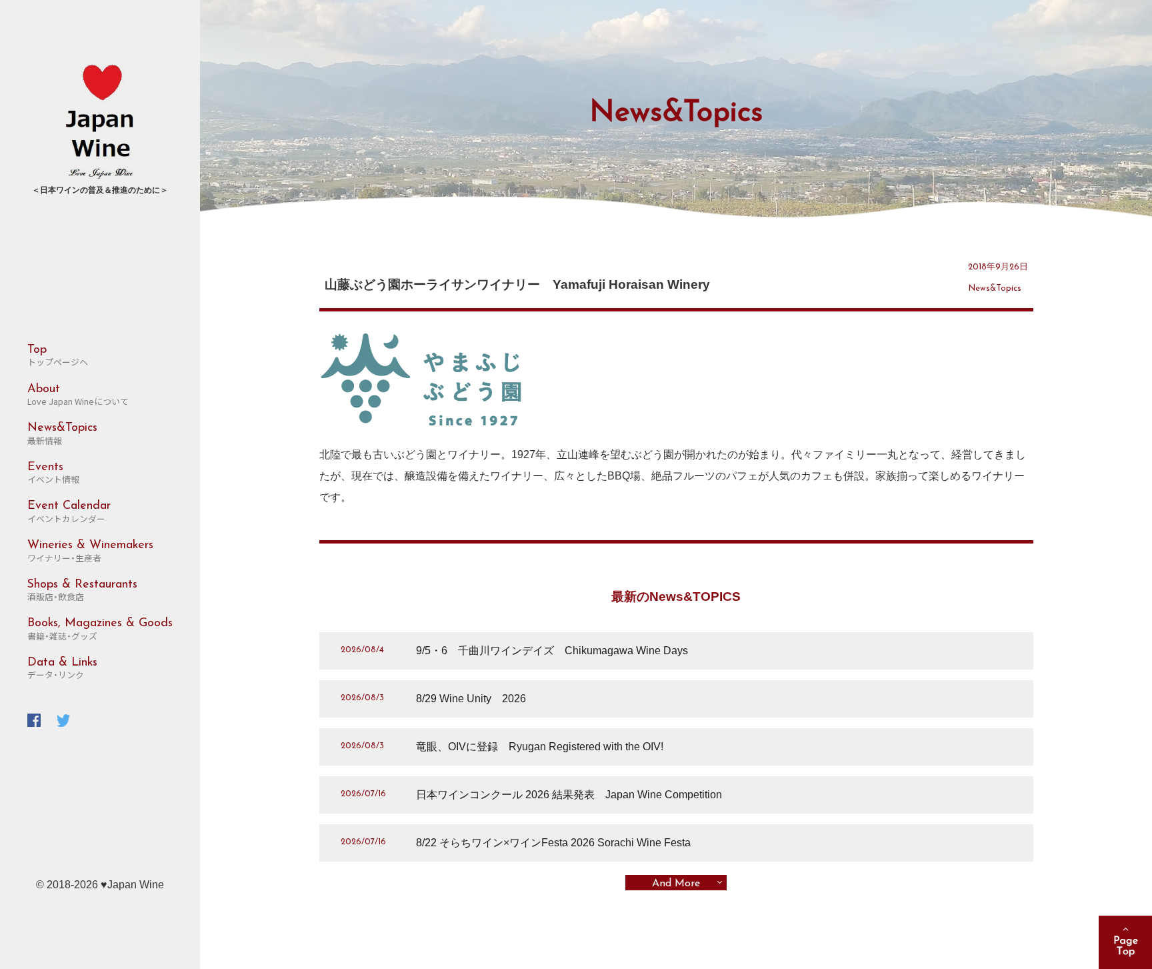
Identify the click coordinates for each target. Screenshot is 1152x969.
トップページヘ (57, 356)
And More (676, 883)
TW (63, 720)
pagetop (1125, 942)
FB (34, 720)
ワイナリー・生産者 (90, 552)
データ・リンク (62, 669)
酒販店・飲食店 (82, 591)
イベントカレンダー (69, 512)
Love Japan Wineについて (78, 395)
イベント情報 (53, 473)
